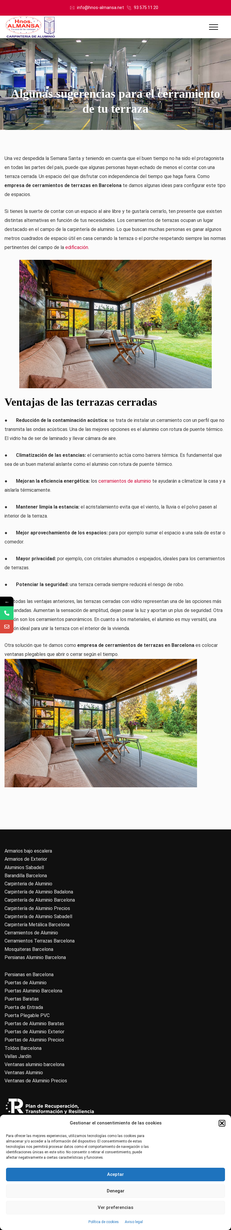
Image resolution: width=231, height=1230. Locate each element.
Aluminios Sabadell (24, 867)
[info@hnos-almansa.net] (7, 626)
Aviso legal (134, 1222)
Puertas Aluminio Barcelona (33, 991)
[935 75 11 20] (7, 613)
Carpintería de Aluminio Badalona (39, 892)
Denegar (116, 1191)
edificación (76, 247)
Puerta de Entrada (24, 1007)
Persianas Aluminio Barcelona (35, 957)
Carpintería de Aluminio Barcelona (40, 900)
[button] (222, 1123)
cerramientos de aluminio (124, 481)
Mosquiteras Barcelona (29, 949)
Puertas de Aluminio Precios (34, 1040)
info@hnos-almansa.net (100, 7)
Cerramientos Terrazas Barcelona (40, 941)
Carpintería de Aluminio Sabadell (38, 916)
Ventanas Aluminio (24, 1072)
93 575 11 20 (146, 7)
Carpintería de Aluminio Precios (37, 908)
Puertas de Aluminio (26, 983)
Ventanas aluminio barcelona (34, 1064)
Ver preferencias (115, 1207)
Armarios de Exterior (26, 859)
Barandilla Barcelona (26, 875)
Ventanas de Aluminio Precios (36, 1081)
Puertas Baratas (22, 999)
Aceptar (115, 1174)
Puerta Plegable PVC (27, 1015)
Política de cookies (103, 1222)
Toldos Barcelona (23, 1048)
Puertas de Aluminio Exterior (34, 1032)
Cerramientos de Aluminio (31, 933)
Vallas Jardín (18, 1056)
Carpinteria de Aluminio (28, 884)
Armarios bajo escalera (28, 851)
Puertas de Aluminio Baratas (34, 1023)
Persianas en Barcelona (29, 974)
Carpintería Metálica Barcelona (37, 924)
